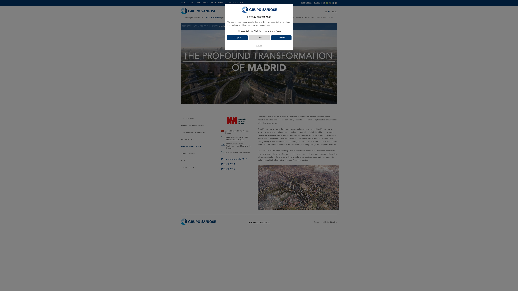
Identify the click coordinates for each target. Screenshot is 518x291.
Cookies (259, 45)
